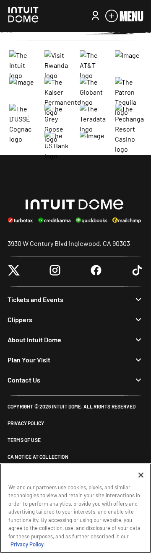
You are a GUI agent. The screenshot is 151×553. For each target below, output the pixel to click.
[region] (75, 508)
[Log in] (95, 16)
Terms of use (24, 440)
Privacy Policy (26, 423)
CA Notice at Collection (38, 457)
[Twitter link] (14, 271)
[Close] (141, 475)
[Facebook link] (96, 271)
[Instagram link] (55, 271)
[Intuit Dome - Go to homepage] (23, 16)
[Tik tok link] (137, 271)
